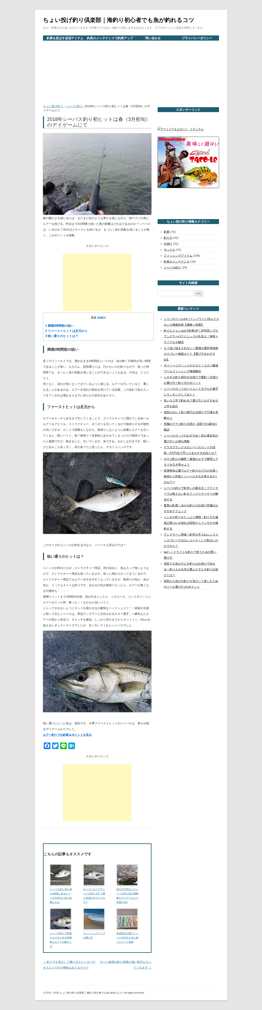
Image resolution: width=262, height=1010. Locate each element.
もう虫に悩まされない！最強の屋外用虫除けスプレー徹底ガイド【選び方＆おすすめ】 (191, 353)
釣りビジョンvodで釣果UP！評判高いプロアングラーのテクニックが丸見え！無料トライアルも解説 (191, 336)
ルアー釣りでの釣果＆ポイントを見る (67, 734)
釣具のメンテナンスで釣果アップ (110, 38)
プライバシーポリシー (197, 38)
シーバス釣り (172, 267)
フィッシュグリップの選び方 (94, 935)
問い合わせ (153, 38)
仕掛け (168, 243)
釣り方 (168, 237)
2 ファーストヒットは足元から (66, 330)
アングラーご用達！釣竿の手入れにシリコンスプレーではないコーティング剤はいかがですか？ (191, 540)
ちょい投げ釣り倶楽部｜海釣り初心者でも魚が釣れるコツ (118, 20)
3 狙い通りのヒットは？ (61, 336)
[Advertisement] (131, 71)
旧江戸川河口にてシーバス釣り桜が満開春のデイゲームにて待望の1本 (127, 896)
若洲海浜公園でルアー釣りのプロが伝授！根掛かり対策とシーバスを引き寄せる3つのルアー (191, 476)
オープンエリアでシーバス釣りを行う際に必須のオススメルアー (94, 896)
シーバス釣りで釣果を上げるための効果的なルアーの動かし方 (61, 940)
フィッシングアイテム (178, 255)
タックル (169, 249)
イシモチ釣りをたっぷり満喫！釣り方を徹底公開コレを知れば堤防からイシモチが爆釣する (191, 522)
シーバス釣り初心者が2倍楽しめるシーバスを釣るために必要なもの (61, 896)
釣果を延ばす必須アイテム (65, 38)
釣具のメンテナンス (177, 261)
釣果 (166, 231)
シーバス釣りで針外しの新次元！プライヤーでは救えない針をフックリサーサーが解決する (191, 493)
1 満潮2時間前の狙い (59, 325)
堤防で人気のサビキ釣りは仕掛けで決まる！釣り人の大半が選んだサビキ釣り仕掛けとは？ (191, 569)
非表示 (101, 317)
